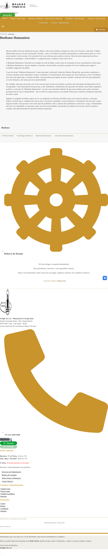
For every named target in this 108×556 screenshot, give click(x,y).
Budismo (11, 34)
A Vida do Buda (7, 136)
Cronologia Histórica (25, 136)
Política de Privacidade (50, 522)
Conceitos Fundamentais (64, 136)
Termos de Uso (61, 522)
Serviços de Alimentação (11, 472)
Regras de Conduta (9, 475)
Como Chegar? (7, 481)
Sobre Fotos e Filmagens (11, 478)
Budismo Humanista (43, 136)
